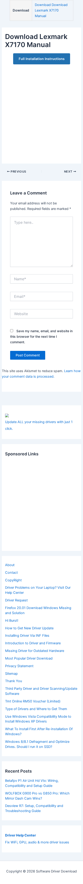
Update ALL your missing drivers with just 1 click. (39, 425)
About (10, 565)
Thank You (13, 681)
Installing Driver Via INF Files (27, 635)
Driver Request (16, 600)
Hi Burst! (11, 620)
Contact (11, 572)
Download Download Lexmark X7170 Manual (51, 10)
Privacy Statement (19, 666)
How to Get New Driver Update (29, 628)
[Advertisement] (41, 111)
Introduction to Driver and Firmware (33, 643)
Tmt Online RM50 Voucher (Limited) (32, 701)
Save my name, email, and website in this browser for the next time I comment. (41, 336)
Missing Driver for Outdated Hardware (34, 651)
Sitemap (11, 674)
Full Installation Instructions (42, 59)
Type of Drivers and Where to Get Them (36, 709)
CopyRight (13, 580)
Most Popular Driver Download (29, 658)
